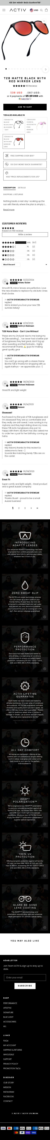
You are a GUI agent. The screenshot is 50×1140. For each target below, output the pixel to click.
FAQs (5, 1040)
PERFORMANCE (10, 1003)
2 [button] (18, 508)
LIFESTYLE (7, 1007)
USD (36, 10)
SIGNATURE (8, 1012)
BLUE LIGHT (8, 1017)
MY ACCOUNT (9, 1045)
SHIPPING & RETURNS (12, 1050)
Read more (8, 209)
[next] (45, 69)
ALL (4, 1026)
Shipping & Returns (13, 194)
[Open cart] (46, 10)
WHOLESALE (8, 1054)
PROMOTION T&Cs (11, 1068)
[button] (19, 85)
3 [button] (25, 508)
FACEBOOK (8, 1096)
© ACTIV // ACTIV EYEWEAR (25, 1113)
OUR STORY (8, 1082)
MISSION (7, 1087)
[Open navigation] (3, 10)
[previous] (4, 69)
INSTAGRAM (8, 1091)
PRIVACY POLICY (10, 1063)
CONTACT (7, 1101)
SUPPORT (7, 1059)
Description (9, 188)
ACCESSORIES (9, 1021)
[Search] (41, 10)
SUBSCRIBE (25, 986)
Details (22, 188)
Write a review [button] (25, 234)
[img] (16, 279)
